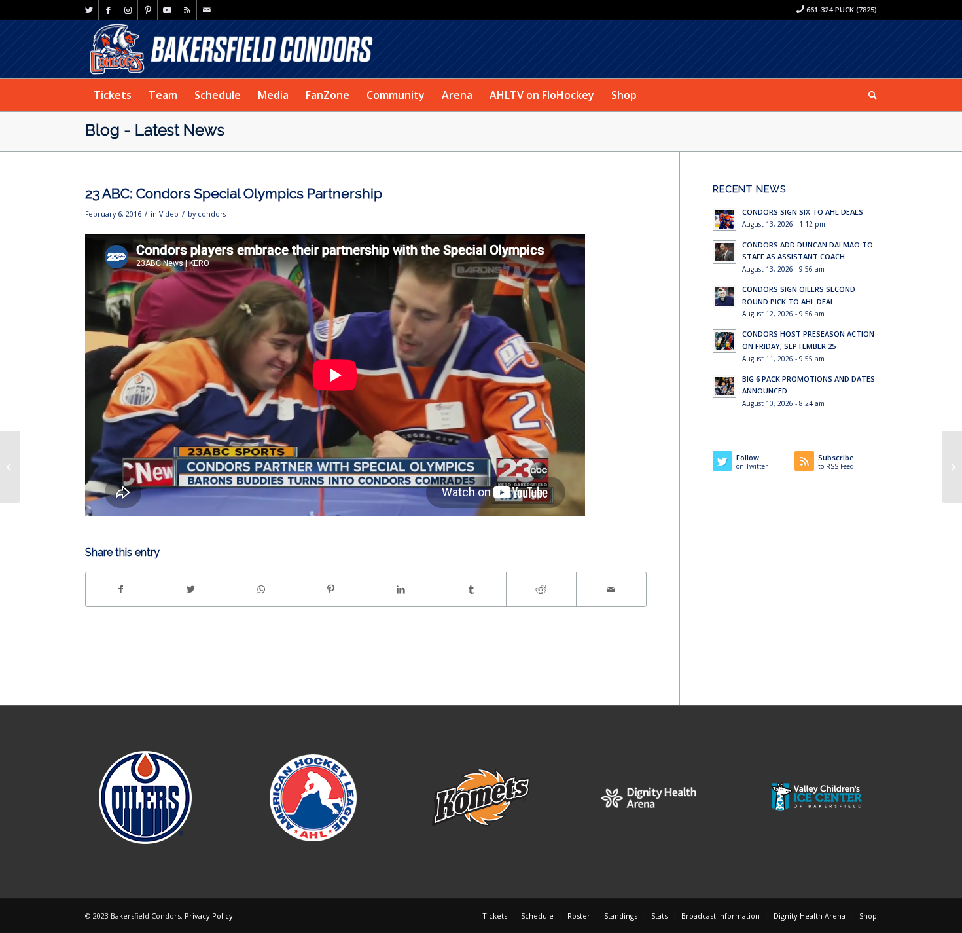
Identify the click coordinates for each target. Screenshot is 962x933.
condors (212, 214)
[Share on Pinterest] (331, 589)
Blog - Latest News (154, 129)
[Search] (868, 95)
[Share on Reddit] (541, 589)
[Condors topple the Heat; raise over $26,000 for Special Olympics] (952, 467)
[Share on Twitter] (191, 589)
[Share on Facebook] (121, 589)
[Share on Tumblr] (471, 589)
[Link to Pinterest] (147, 10)
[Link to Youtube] (167, 10)
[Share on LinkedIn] (401, 589)
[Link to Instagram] (127, 10)
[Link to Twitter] (88, 10)
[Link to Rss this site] (186, 10)
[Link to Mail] (207, 10)
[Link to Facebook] (108, 10)
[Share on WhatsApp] (261, 589)
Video (169, 214)
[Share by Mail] (611, 589)
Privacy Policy (209, 916)
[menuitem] (112, 95)
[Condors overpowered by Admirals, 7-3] (10, 467)
